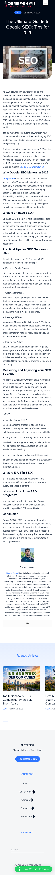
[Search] (42, 850)
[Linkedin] (27, 623)
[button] (45, 3)
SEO (5, 709)
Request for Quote (27, 759)
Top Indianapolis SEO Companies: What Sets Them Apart (17, 699)
